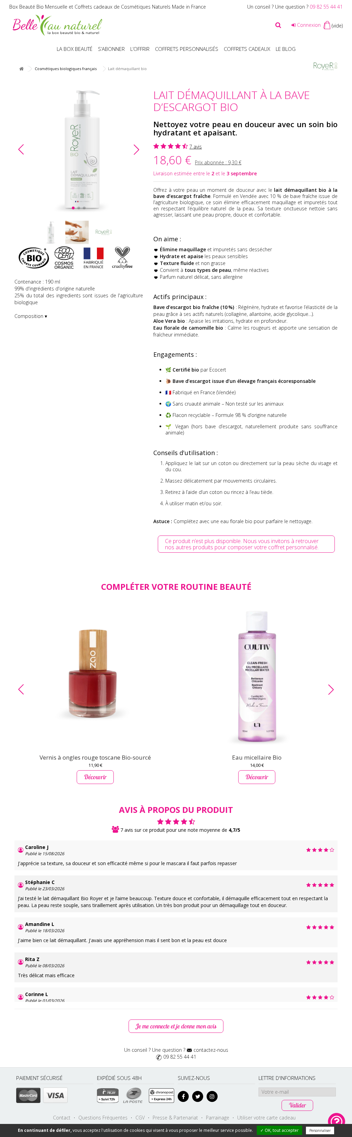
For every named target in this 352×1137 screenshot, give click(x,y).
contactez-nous (211, 1050)
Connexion (308, 25)
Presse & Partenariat (175, 1117)
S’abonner (111, 48)
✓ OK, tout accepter (279, 1130)
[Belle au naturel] (57, 24)
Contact (61, 1117)
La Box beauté (74, 48)
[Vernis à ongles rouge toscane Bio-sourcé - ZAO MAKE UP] (95, 676)
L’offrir (140, 48)
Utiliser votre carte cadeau (266, 1117)
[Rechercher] (278, 25)
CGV (140, 1117)
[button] (136, 149)
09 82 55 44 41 (326, 6)
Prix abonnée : (218, 162)
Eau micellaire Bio (257, 757)
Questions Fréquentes (103, 1117)
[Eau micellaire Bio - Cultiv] (257, 676)
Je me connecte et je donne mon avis (176, 1026)
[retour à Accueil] (21, 69)
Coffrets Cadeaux (247, 48)
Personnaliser (320, 1130)
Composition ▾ (30, 316)
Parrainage (217, 1117)
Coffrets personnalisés (186, 48)
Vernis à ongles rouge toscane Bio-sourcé (95, 757)
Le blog (286, 48)
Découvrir (95, 777)
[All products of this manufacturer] (325, 66)
